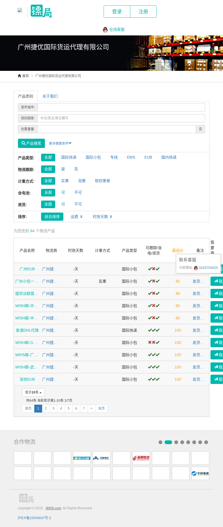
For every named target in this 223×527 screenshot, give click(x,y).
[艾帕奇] (23, 473)
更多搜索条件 (59, 144)
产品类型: (26, 158)
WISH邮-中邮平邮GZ (27, 318)
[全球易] (181, 458)
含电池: (24, 193)
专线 (114, 157)
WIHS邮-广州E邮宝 (27, 355)
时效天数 (100, 216)
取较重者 (102, 180)
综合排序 (52, 216)
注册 (143, 11)
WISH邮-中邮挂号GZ (27, 306)
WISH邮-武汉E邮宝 (27, 367)
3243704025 (208, 268)
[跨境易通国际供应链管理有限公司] (82, 473)
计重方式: (26, 181)
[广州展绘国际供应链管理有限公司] (101, 473)
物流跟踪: (26, 169)
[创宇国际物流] (141, 473)
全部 (48, 157)
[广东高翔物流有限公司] (141, 458)
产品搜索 (33, 143)
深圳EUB (27, 379)
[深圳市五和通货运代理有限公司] (23, 458)
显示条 (32, 392)
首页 (25, 76)
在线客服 (117, 29)
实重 (65, 180)
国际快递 (68, 157)
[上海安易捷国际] (161, 458)
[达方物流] (62, 458)
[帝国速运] (101, 458)
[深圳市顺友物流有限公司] (181, 473)
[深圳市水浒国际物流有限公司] (42, 458)
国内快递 (168, 157)
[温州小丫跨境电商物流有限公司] (121, 473)
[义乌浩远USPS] (42, 473)
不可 (78, 192)
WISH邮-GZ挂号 (27, 342)
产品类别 (25, 96)
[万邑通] (161, 473)
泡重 (82, 180)
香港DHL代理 (27, 330)
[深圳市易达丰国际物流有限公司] (121, 458)
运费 (74, 216)
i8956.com (53, 508)
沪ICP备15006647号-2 (34, 518)
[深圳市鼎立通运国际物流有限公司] (62, 473)
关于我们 (50, 96)
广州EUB (27, 269)
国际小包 (93, 157)
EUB (148, 157)
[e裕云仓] (82, 458)
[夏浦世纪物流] (200, 458)
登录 (117, 11)
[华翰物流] (200, 473)
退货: (22, 204)
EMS (131, 157)
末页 (101, 408)
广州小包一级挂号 (27, 281)
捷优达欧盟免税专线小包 (27, 293)
